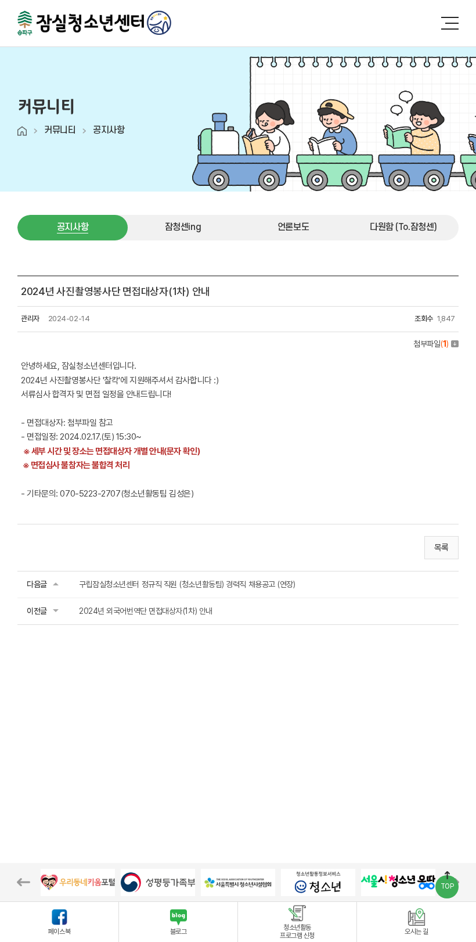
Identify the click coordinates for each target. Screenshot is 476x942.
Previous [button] (24, 882)
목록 (441, 547)
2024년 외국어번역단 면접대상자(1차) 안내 (145, 611)
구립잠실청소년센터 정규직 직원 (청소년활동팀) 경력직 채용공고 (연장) (187, 584)
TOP (447, 886)
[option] (78, 882)
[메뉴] (450, 23)
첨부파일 (431, 343)
